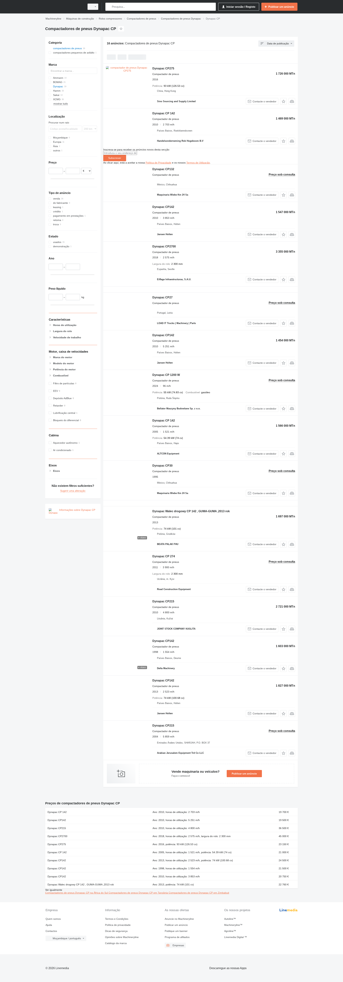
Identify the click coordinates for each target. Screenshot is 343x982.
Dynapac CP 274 (163, 556)
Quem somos (53, 918)
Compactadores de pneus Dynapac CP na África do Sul (77, 892)
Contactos (51, 931)
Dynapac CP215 (163, 601)
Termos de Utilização (198, 162)
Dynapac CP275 (163, 68)
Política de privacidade (118, 924)
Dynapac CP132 (163, 169)
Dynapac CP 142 (163, 113)
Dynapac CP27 (162, 297)
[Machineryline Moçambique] (64, 7)
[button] (283, 101)
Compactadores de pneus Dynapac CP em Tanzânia (139, 892)
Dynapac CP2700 (164, 246)
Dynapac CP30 (162, 465)
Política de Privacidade (158, 162)
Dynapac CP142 (163, 206)
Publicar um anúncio (244, 773)
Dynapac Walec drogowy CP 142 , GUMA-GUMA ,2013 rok (191, 511)
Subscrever (114, 158)
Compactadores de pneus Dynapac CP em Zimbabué (199, 892)
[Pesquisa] (109, 6)
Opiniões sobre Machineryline (122, 937)
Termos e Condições (116, 918)
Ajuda (49, 924)
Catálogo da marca (116, 943)
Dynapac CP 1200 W (166, 374)
